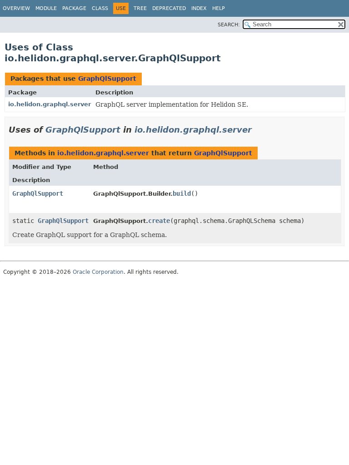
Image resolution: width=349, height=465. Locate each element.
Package (74, 8)
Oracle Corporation (98, 272)
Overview (16, 8)
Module (46, 8)
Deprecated (169, 8)
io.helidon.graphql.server (49, 104)
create (159, 220)
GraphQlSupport (107, 78)
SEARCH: (229, 25)
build (182, 193)
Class (100, 8)
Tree (140, 8)
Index (199, 8)
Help (218, 8)
